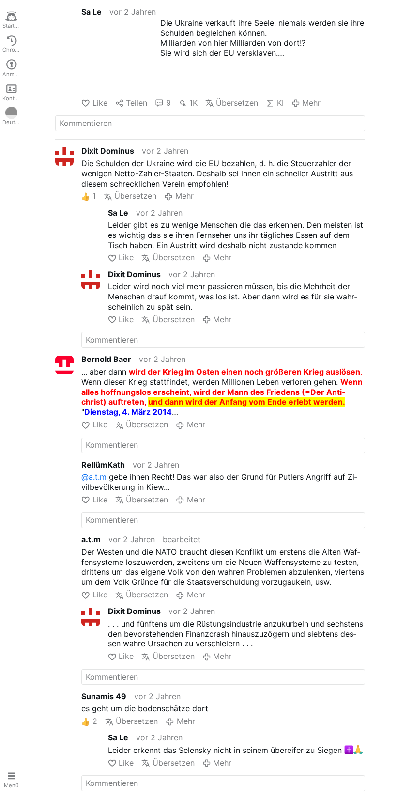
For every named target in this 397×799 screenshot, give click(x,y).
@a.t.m (94, 477)
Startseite (12, 25)
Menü (11, 785)
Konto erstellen (12, 98)
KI (280, 103)
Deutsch (12, 122)
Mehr (311, 103)
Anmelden (12, 74)
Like (99, 103)
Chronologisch (12, 50)
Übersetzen (237, 103)
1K (193, 103)
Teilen (136, 103)
